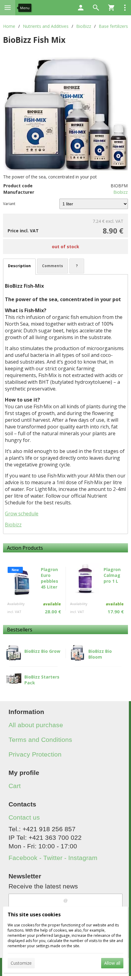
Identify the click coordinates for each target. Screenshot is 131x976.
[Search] (96, 7)
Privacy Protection (35, 754)
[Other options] (125, 7)
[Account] (80, 7)
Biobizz (120, 192)
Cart (15, 785)
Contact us (24, 817)
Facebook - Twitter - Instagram (53, 857)
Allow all (112, 963)
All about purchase (36, 724)
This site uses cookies (34, 914)
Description (19, 265)
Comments (52, 265)
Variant (9, 203)
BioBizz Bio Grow (42, 651)
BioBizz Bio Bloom (100, 654)
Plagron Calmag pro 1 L (112, 575)
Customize (21, 963)
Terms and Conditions (40, 739)
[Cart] (111, 7)
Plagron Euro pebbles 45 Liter (49, 578)
